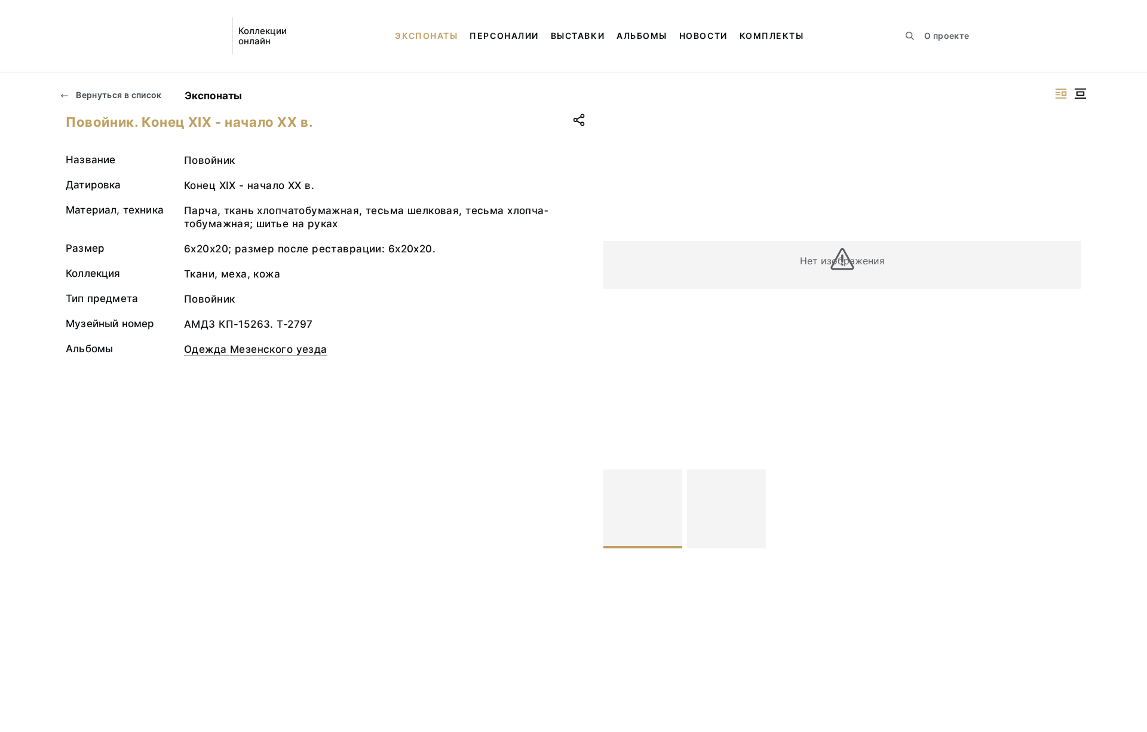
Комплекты (772, 35)
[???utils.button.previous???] (617, 508)
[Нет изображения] (642, 508)
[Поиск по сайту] (910, 36)
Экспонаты (426, 35)
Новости (703, 35)
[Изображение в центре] (1080, 94)
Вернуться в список (118, 95)
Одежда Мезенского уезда (255, 349)
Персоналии (504, 35)
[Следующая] (1067, 508)
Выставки (578, 35)
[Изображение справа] (1061, 94)
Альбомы (642, 35)
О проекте (946, 35)
